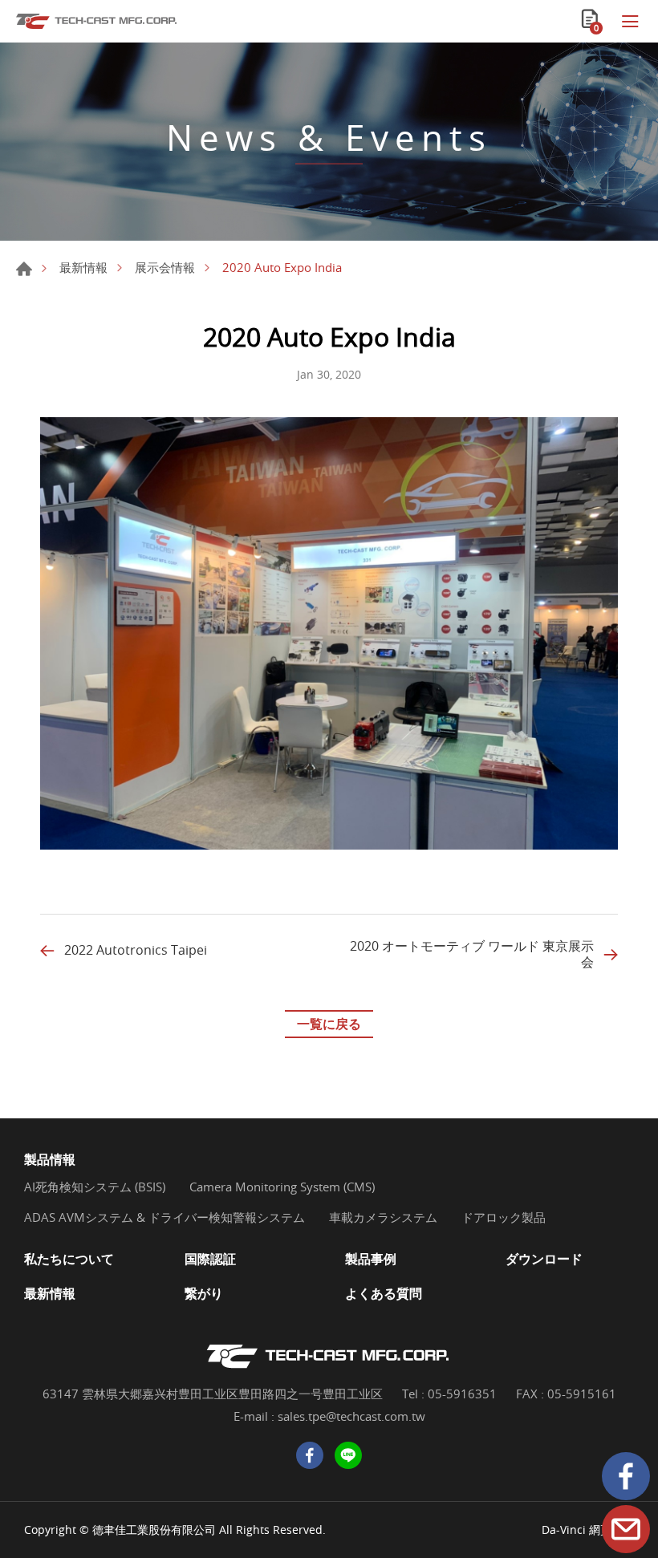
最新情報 (83, 267)
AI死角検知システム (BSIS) (94, 1186)
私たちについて (69, 1259)
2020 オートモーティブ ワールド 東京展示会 (472, 954)
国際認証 (210, 1259)
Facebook (626, 1476)
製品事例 (370, 1259)
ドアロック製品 (503, 1217)
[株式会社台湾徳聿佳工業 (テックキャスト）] (96, 21)
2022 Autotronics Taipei (135, 950)
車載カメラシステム (383, 1217)
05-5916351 (462, 1394)
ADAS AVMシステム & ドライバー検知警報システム (164, 1217)
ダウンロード (544, 1259)
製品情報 (49, 1159)
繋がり (204, 1293)
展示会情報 (165, 267)
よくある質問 (383, 1293)
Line (348, 1455)
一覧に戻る (329, 1024)
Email (626, 1529)
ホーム (24, 269)
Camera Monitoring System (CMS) (282, 1186)
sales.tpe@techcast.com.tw (351, 1416)
